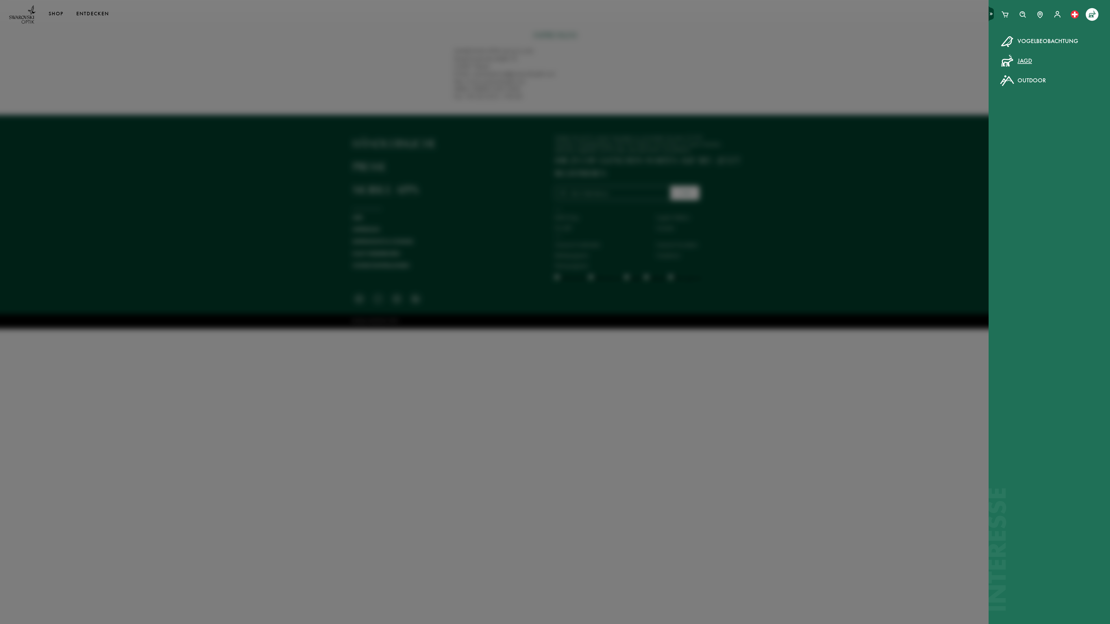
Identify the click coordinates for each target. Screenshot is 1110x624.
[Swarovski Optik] (22, 14)
